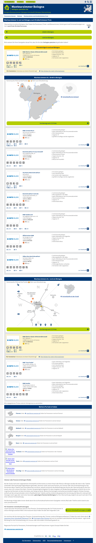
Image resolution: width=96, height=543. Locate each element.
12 (23, 159)
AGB (44, 540)
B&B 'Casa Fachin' (28, 362)
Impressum (67, 540)
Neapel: (18, 435)
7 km (27, 59)
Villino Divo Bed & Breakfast (31, 256)
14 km (27, 369)
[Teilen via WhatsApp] (54, 536)
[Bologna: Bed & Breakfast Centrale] (14, 197)
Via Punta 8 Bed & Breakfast (31, 172)
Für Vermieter (26, 540)
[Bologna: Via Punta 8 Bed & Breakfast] (14, 176)
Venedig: (18, 471)
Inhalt (20, 2)
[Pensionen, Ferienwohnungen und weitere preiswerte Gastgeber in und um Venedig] (10, 470)
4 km (27, 263)
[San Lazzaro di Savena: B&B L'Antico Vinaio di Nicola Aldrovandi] (14, 56)
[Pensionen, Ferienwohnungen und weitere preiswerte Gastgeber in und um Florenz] (10, 413)
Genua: (18, 421)
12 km (27, 180)
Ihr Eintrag (30, 2)
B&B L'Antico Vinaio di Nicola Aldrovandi (35, 52)
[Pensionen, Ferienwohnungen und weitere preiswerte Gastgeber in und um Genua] (10, 421)
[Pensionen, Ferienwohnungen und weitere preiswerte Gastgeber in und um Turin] (10, 461)
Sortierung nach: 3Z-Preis (64, 123)
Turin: (18, 461)
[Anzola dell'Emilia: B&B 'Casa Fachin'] (14, 366)
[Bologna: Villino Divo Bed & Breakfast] (14, 260)
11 (23, 59)
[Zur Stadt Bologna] (69, 294)
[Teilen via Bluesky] (50, 536)
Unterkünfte (9, 2)
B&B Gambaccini (28, 214)
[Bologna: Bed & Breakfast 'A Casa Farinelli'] (14, 155)
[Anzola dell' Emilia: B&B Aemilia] (14, 387)
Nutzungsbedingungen (54, 540)
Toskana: (19, 451)
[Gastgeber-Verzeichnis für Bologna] (7, 7)
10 (23, 390)
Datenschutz (37, 540)
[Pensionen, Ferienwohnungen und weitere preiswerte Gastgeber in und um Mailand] (10, 428)
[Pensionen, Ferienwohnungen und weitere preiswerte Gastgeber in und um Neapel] (10, 435)
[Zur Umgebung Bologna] (69, 94)
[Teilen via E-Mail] (59, 536)
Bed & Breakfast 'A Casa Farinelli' (33, 152)
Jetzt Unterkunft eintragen (79, 510)
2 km (27, 159)
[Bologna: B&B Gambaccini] (14, 218)
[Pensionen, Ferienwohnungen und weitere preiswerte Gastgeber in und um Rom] (10, 443)
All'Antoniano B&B (28, 235)
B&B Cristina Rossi (28, 130)
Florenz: (18, 413)
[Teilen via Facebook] (46, 536)
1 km (27, 138)
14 (23, 263)
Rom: (17, 443)
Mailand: (18, 428)
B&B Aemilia (26, 383)
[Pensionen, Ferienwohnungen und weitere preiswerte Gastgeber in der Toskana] (10, 451)
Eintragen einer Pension (42, 518)
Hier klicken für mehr (52, 71)
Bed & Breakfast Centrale (31, 194)
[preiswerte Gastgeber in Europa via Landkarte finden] (87, 10)
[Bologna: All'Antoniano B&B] (14, 239)
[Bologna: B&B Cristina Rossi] (14, 134)
